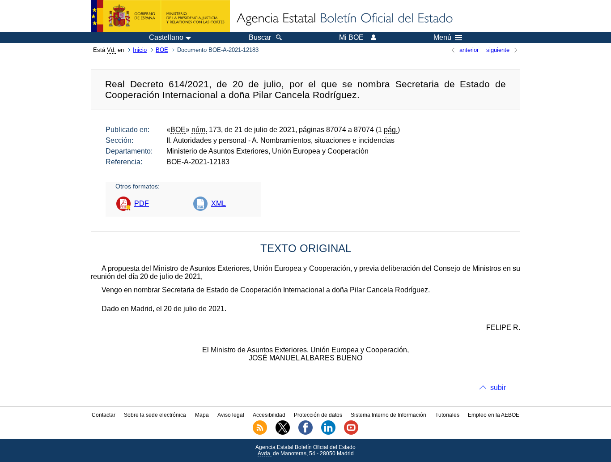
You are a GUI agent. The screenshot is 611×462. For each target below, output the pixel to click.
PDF (141, 203)
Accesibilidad (269, 415)
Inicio (140, 50)
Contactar (103, 415)
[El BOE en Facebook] (305, 433)
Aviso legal (230, 415)
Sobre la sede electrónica (155, 415)
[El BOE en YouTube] (351, 433)
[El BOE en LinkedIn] (328, 433)
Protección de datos (318, 415)
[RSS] (260, 433)
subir (498, 387)
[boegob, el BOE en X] (283, 433)
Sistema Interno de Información (388, 415)
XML (218, 203)
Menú (442, 37)
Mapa (202, 415)
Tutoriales (447, 415)
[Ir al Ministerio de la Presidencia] (160, 16)
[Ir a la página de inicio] (344, 18)
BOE (162, 50)
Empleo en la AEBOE (493, 415)
